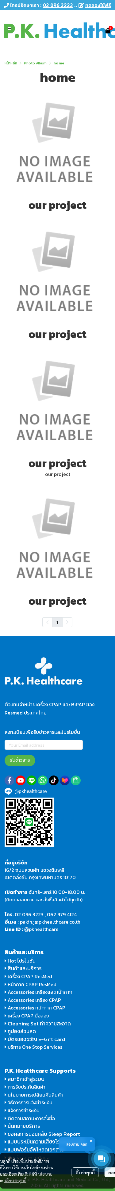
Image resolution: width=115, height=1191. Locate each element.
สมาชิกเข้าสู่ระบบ (26, 1079)
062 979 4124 (62, 914)
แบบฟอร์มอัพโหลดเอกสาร (36, 1150)
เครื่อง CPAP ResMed (29, 976)
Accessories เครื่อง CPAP (34, 1000)
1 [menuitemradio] (57, 622)
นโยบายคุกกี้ (15, 1180)
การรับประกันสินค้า (25, 1086)
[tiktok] (54, 780)
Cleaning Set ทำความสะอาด (39, 1024)
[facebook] (9, 780)
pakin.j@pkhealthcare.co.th (50, 921)
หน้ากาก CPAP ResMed (32, 984)
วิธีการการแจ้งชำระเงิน (29, 1102)
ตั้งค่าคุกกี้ (85, 1172)
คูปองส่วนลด (22, 1031)
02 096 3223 (29, 914)
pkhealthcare (44, 929)
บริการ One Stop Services (35, 1047)
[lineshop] (76, 780)
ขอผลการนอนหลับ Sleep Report (43, 1134)
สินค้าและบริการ (24, 968)
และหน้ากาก (61, 992)
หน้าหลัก (11, 63)
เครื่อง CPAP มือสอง (27, 1015)
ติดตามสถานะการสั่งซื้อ (30, 1118)
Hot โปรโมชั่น (21, 960)
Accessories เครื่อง (28, 992)
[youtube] (20, 780)
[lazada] (65, 780)
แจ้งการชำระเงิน (23, 1110)
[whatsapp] (43, 780)
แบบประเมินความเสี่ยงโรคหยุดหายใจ (47, 1142)
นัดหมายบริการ (24, 1126)
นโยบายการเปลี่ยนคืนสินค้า (34, 1094)
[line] (31, 780)
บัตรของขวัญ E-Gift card (36, 1039)
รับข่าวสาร (20, 760)
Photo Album (35, 63)
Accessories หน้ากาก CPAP (36, 1007)
